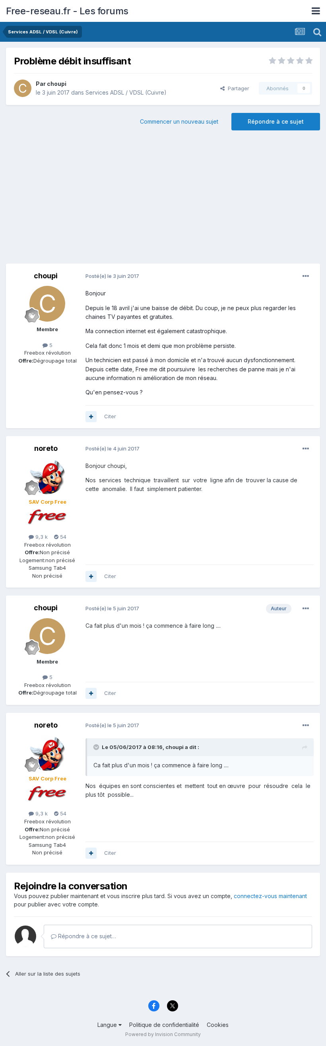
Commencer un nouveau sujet (179, 121)
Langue (107, 1024)
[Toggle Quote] (97, 747)
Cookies (218, 1024)
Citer (110, 416)
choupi (56, 83)
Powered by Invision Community (163, 1034)
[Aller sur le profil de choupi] (22, 88)
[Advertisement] (163, 200)
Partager (237, 88)
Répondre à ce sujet (276, 121)
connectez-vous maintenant (270, 896)
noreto (46, 448)
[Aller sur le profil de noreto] (47, 476)
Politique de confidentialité (164, 1024)
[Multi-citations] (91, 416)
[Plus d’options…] (306, 276)
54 (62, 537)
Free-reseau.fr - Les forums (67, 11)
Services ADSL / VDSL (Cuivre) (126, 92)
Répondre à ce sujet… (86, 936)
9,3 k (41, 537)
